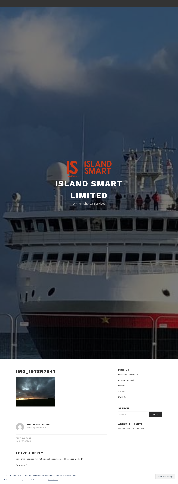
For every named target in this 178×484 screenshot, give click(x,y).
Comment (21, 465)
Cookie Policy (53, 480)
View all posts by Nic (36, 427)
